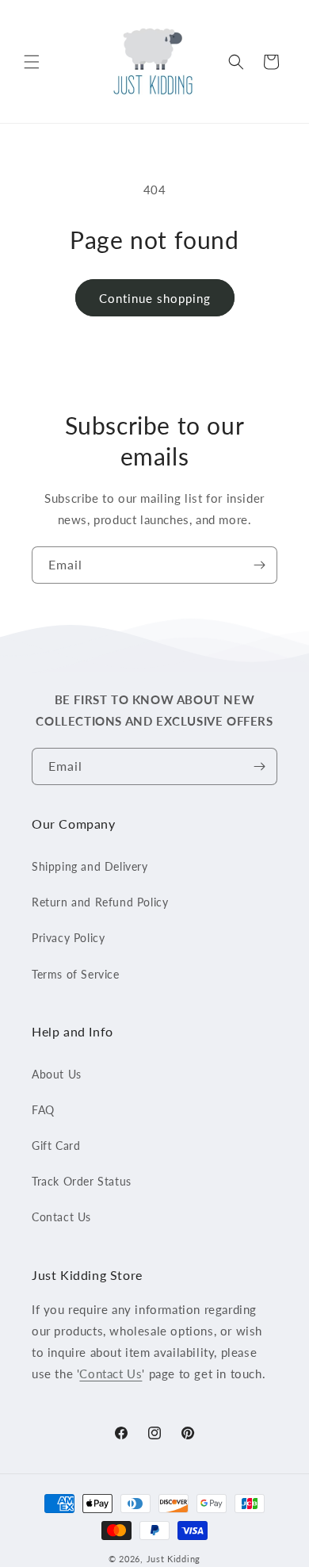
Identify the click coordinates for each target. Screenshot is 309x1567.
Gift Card (56, 1145)
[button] (31, 61)
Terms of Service (76, 974)
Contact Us (61, 1217)
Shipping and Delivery (90, 866)
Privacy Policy (68, 937)
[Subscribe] (259, 565)
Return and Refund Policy (100, 902)
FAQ (43, 1110)
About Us (57, 1074)
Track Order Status (82, 1181)
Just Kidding (173, 1559)
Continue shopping (155, 298)
